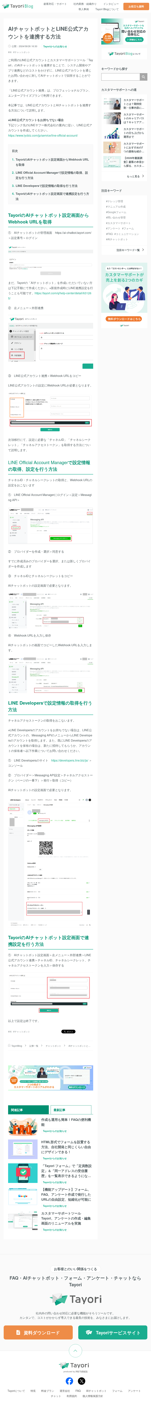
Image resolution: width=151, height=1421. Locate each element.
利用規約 (72, 1396)
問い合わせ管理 (117, 217)
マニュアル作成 (117, 206)
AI (10, 52)
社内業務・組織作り (85, 4)
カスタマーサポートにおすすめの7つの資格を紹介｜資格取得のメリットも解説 (134, 151)
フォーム (129, 228)
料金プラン (47, 1391)
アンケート (114, 228)
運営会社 (65, 1391)
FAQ (110, 234)
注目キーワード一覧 (128, 250)
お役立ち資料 (136, 6)
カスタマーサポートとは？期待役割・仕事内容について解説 (134, 105)
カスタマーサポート (119, 223)
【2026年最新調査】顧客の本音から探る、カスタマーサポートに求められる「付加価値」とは (134, 167)
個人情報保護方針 (92, 1396)
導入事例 (83, 9)
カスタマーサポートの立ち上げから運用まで (134, 132)
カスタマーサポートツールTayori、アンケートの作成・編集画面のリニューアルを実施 (66, 1218)
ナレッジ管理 (115, 201)
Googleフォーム (117, 212)
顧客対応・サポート (55, 4)
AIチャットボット (118, 239)
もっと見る (133, 176)
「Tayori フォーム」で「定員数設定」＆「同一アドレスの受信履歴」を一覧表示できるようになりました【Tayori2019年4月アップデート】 (66, 1175)
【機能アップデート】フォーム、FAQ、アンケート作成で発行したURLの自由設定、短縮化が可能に (66, 1194)
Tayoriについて (16, 1391)
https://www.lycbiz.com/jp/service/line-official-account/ (43, 135)
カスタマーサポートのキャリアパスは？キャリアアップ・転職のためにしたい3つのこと (134, 122)
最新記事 (59, 1110)
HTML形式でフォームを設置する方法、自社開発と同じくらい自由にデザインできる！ (66, 1146)
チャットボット (22, 52)
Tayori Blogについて (107, 9)
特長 (33, 1391)
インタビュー (111, 4)
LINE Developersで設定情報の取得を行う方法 (47, 186)
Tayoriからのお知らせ (55, 46)
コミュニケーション (127, 234)
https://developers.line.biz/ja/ (69, 760)
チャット (56, 1396)
